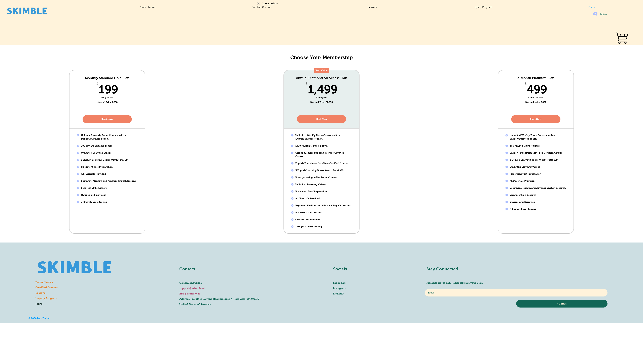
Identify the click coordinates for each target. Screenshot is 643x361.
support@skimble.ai (192, 288)
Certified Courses (46, 287)
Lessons (40, 292)
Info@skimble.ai (189, 293)
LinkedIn (338, 293)
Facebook (339, 282)
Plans (38, 303)
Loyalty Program (46, 298)
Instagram (339, 288)
